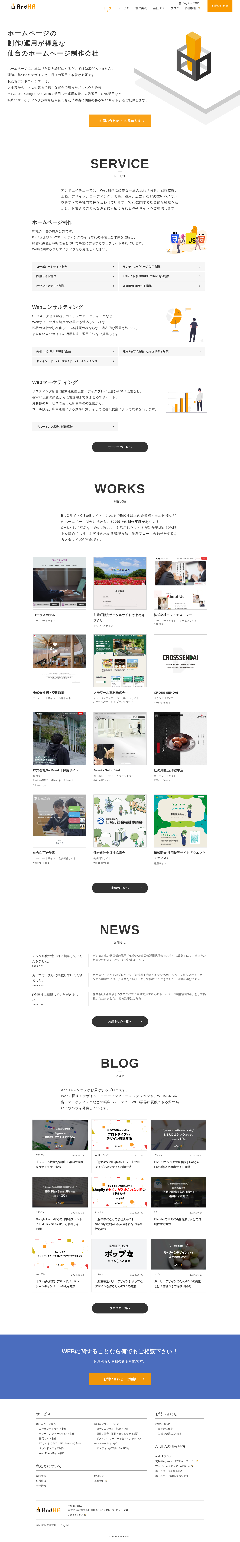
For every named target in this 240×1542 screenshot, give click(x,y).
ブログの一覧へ (120, 1308)
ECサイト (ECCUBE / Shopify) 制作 (146, 276)
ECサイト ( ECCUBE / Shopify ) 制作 (60, 1443)
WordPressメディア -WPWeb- (172, 1466)
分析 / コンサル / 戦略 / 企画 (53, 351)
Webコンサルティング (106, 1423)
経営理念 (41, 1480)
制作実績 (141, 8)
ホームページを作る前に (169, 1471)
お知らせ (99, 1475)
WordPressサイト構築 (137, 285)
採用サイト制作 (46, 276)
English (65, 1525)
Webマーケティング (105, 1443)
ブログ (175, 8)
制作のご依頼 (165, 1428)
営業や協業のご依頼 (169, 1433)
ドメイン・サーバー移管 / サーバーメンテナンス (67, 361)
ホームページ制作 (46, 1423)
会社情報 (158, 8)
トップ (107, 8)
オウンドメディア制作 (50, 285)
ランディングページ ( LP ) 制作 (56, 1433)
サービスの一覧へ (120, 446)
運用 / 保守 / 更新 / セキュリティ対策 (145, 351)
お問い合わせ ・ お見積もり (120, 121)
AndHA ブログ (163, 1456)
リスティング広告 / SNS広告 (54, 426)
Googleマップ (75, 1514)
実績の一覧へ (120, 887)
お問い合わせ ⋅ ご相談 (120, 1379)
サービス (123, 8)
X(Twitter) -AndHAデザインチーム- (175, 1461)
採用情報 (191, 8)
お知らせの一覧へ (120, 1021)
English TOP (191, 3)
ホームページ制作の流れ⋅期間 (172, 1475)
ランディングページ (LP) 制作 (142, 266)
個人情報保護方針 (46, 1525)
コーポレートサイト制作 (51, 266)
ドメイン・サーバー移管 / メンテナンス (119, 1438)
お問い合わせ (220, 5)
